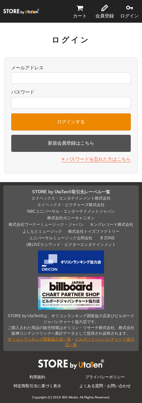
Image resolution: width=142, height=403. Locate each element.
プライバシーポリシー (105, 377)
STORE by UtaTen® (21, 11)
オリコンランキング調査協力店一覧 (39, 339)
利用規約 (37, 377)
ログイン (129, 15)
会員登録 (104, 15)
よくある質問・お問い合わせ (105, 386)
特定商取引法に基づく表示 (37, 386)
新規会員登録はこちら (71, 143)
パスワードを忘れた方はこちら (98, 159)
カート (80, 15)
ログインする (71, 121)
